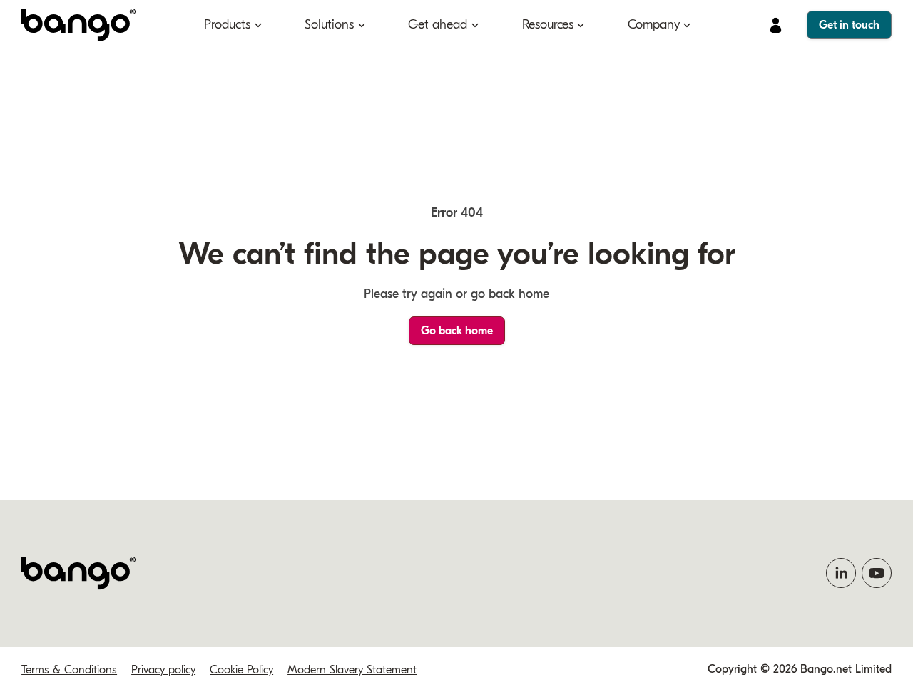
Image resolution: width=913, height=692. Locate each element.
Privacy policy (163, 669)
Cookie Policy (241, 669)
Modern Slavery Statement (352, 669)
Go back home (457, 330)
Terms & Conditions (69, 669)
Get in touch (849, 25)
